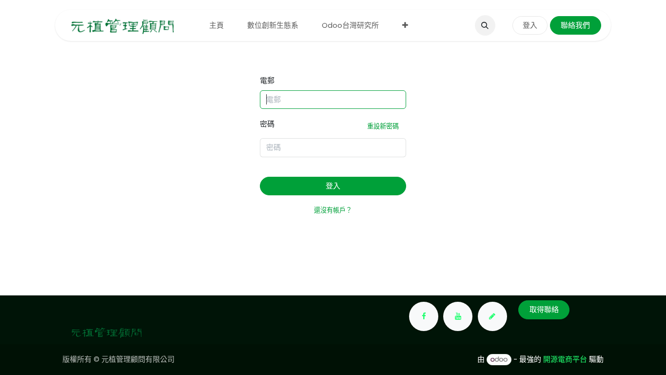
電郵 (267, 80)
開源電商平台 (565, 359)
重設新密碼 (383, 126)
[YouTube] (457, 316)
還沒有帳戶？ (333, 210)
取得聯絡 (544, 309)
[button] (485, 25)
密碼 (329, 125)
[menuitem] (216, 25)
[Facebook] (423, 316)
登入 (530, 25)
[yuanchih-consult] (492, 316)
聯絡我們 (575, 25)
